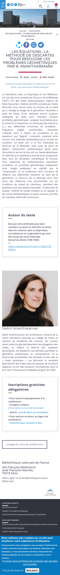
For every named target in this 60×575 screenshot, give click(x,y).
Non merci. (32, 570)
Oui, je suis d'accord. (13, 570)
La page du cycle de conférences (24, 444)
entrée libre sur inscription (33, 412)
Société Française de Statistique (15, 511)
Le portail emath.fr (10, 507)
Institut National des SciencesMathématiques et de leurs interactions (29, 524)
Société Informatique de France (15, 531)
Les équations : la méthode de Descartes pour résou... (28, 34)
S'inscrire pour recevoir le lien (26, 422)
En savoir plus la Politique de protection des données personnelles (30, 563)
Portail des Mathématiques (13, 528)
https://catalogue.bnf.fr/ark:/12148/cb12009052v (29, 248)
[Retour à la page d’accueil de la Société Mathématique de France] (16, 3)
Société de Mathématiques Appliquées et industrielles (24, 514)
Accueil (23, 30)
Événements (34, 30)
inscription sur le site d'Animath (26, 407)
